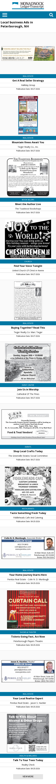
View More (28, 776)
